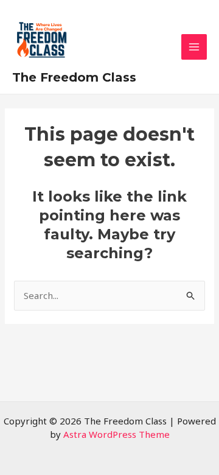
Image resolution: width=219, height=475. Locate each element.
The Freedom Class (74, 77)
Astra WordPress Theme (116, 434)
